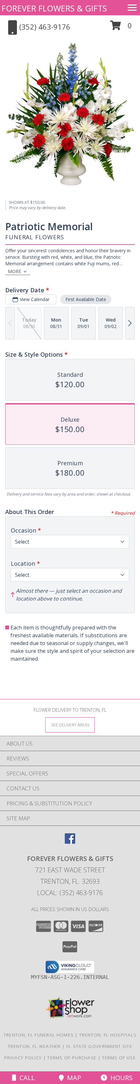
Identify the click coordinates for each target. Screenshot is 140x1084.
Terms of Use (119, 1058)
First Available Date (85, 299)
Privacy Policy (23, 1058)
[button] (121, 27)
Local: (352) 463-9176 (70, 892)
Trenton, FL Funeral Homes (39, 1035)
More (14, 271)
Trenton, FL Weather (34, 1046)
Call (25, 1077)
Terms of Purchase (71, 1058)
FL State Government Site (99, 1046)
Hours (120, 1077)
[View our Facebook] (70, 841)
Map (72, 1077)
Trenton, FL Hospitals (107, 1035)
